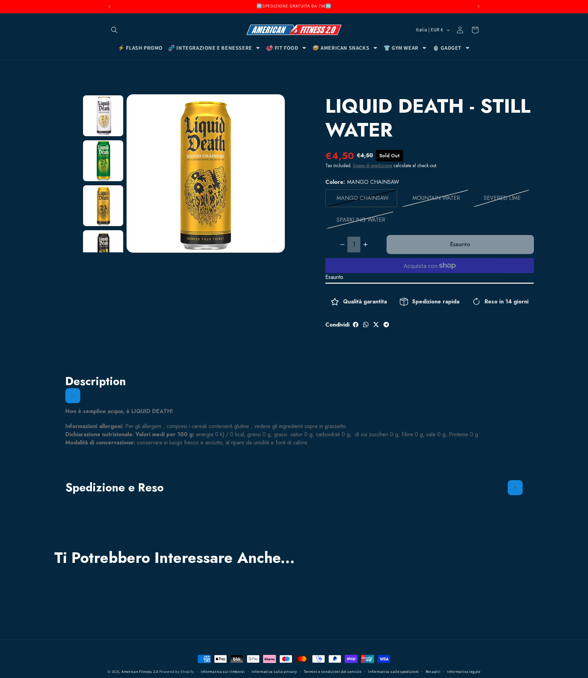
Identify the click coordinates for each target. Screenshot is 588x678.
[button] (114, 29)
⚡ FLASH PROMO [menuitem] (140, 47)
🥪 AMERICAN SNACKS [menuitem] (340, 47)
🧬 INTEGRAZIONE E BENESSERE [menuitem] (210, 47)
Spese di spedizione (372, 165)
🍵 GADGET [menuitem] (446, 47)
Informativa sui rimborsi (223, 671)
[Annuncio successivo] (478, 6)
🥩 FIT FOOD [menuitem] (282, 47)
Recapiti (433, 671)
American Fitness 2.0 (139, 671)
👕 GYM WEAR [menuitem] (401, 47)
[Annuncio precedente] (109, 6)
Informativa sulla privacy (274, 671)
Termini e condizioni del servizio (333, 671)
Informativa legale (463, 671)
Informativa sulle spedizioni (393, 671)
